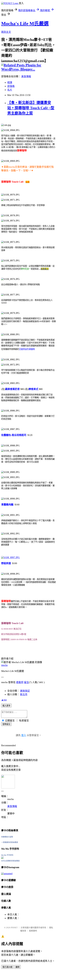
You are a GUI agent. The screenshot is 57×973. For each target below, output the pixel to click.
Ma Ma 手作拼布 (7, 855)
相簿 (9, 82)
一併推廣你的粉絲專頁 (9, 842)
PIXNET (14, 927)
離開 (17, 967)
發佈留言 (6, 724)
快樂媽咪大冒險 (7, 837)
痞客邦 (19, 682)
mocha (4, 665)
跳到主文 (6, 32)
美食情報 (26, 76)
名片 (9, 89)
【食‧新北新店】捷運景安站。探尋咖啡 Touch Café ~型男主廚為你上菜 (30, 108)
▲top (4, 699)
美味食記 (25, 690)
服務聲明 (33, 931)
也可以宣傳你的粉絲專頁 (10, 861)
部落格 (11, 86)
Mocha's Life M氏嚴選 (25, 23)
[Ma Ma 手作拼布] (2, 858)
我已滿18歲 (7, 967)
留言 (26, 682)
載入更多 (6, 706)
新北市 (23, 694)
